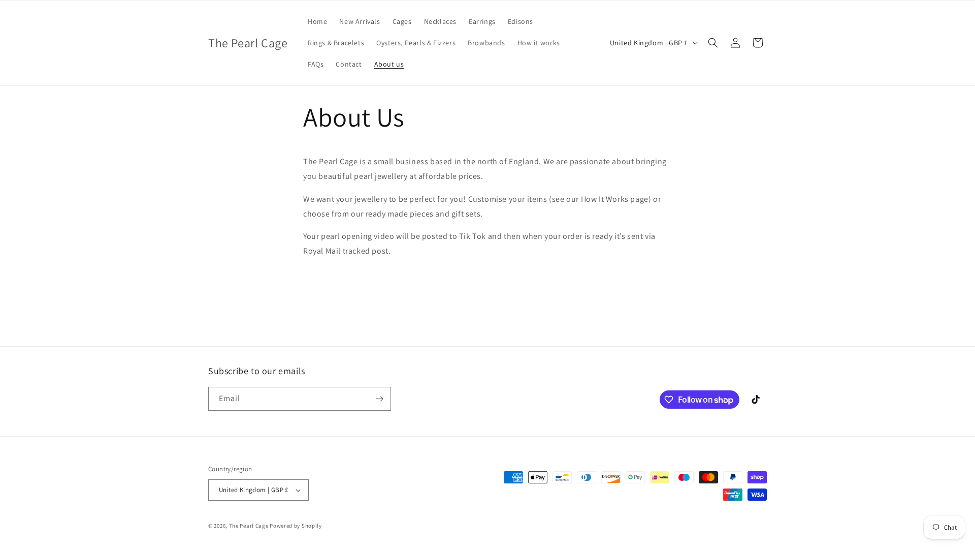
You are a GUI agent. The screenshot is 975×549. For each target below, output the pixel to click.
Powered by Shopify (296, 525)
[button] (713, 43)
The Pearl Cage (249, 525)
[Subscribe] (379, 399)
